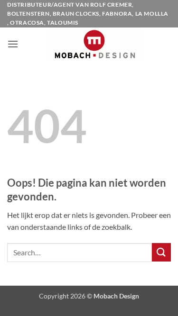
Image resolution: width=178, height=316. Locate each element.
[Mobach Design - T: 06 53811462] (95, 44)
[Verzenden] (161, 252)
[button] (13, 43)
